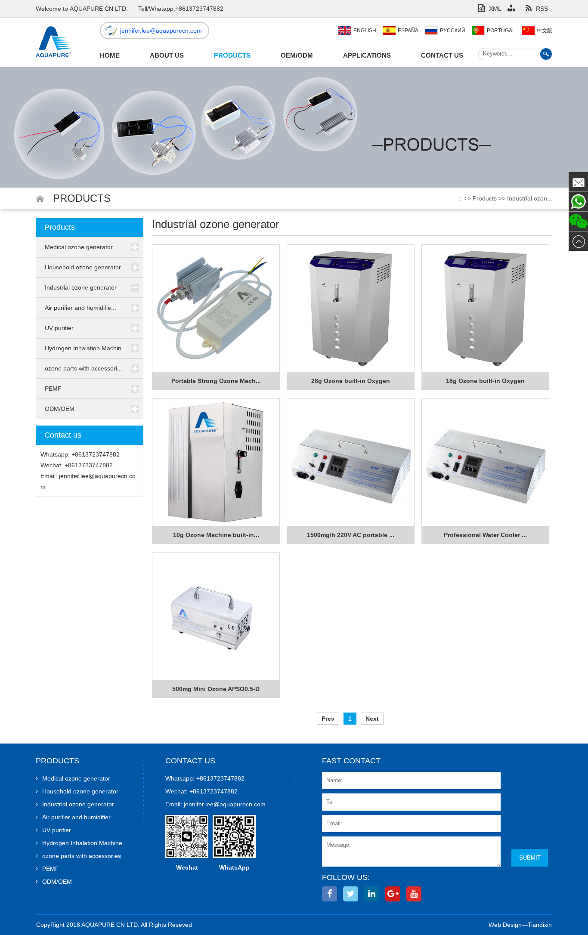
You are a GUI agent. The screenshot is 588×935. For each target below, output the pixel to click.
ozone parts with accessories (81, 855)
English (364, 31)
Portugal (501, 31)
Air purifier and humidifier (76, 817)
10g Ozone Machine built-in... (216, 534)
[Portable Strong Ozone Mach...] (215, 308)
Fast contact (351, 760)
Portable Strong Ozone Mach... (216, 380)
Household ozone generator (83, 267)
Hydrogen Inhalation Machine (82, 842)
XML (495, 8)
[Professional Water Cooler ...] (485, 462)
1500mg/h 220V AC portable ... (350, 534)
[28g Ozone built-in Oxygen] (350, 308)
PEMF (53, 388)
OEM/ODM (297, 55)
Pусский (452, 31)
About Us (167, 55)
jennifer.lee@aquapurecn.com (161, 30)
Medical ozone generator (79, 247)
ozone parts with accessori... (83, 368)
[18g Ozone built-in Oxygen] (485, 308)
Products (232, 55)
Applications (367, 55)
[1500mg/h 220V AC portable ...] (350, 462)
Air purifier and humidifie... (80, 307)
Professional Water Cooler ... (485, 534)
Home (110, 55)
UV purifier (59, 327)
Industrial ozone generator (81, 287)
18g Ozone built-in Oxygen (485, 380)
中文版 (544, 31)
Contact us (442, 55)
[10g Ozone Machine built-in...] (215, 462)
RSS (542, 8)
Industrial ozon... (529, 198)
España (408, 31)
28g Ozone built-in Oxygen (350, 380)
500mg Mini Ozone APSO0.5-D (216, 688)
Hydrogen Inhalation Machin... (86, 348)
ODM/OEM (59, 408)
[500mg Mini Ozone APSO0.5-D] (215, 616)
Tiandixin (540, 924)
